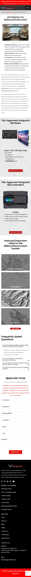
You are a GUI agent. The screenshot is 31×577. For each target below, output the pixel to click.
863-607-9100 (5, 552)
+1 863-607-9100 (25, 3)
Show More (15, 329)
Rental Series (5, 502)
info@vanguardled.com (11, 3)
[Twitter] (4, 481)
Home (3, 12)
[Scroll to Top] (27, 573)
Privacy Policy (5, 538)
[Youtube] (13, 481)
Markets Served (10, 12)
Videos (3, 528)
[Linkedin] (7, 481)
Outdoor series (5, 499)
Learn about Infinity (15, 232)
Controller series (6, 509)
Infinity (15, 212)
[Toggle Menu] (27, 7)
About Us (4, 521)
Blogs (3, 524)
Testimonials (5, 534)
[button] (30, 1)
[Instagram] (10, 481)
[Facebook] (1, 481)
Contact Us (4, 531)
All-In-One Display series (8, 492)
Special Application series (9, 506)
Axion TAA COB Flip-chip (15, 150)
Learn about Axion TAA (15, 170)
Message (4, 439)
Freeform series (6, 495)
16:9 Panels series (6, 489)
